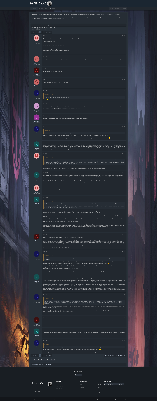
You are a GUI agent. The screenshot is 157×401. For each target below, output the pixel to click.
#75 (124, 251)
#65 (124, 90)
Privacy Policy (35, 390)
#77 (124, 294)
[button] (37, 8)
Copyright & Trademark (37, 391)
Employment (34, 388)
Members (53, 8)
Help (120, 399)
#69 (124, 142)
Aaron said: (46, 344)
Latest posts (58, 383)
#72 (124, 185)
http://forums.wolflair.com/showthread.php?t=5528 (109, 14)
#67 (124, 115)
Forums (34, 8)
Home (123, 399)
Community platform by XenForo (42, 399)
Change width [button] (97, 399)
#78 (124, 317)
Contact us (103, 399)
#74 (124, 234)
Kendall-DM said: (48, 157)
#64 (124, 79)
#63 (124, 68)
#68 (124, 126)
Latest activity (59, 388)
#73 (124, 197)
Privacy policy (115, 399)
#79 (124, 329)
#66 (124, 103)
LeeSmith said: (47, 130)
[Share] (123, 35)
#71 (124, 172)
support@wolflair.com (59, 18)
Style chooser (92, 399)
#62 (124, 56)
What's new (44, 8)
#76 (124, 274)
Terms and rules (109, 399)
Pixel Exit (58, 399)
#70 (124, 153)
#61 (124, 35)
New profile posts (59, 386)
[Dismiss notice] (124, 14)
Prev (33, 32)
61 (46, 32)
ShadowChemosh (35, 29)
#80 (124, 340)
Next (50, 32)
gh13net (99, 392)
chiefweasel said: (48, 94)
